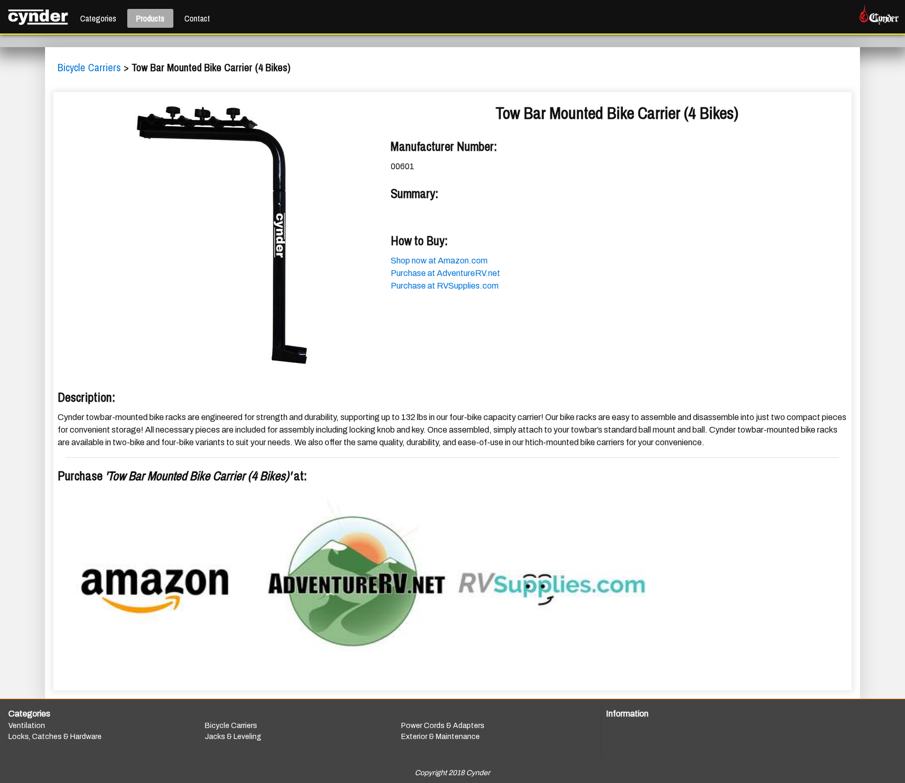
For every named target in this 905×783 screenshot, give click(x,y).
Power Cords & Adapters (442, 726)
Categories (98, 18)
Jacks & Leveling (233, 737)
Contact (197, 18)
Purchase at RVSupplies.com (445, 285)
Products (150, 18)
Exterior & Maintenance (440, 737)
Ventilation (26, 726)
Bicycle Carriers (91, 67)
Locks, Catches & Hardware (55, 737)
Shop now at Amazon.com (439, 260)
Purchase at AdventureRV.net (445, 273)
